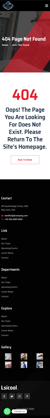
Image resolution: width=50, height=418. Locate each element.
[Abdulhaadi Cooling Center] (8, 5)
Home (5, 45)
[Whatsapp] (7, 411)
